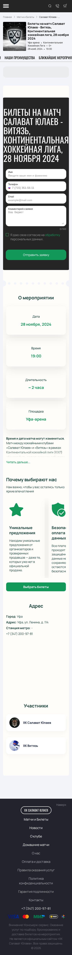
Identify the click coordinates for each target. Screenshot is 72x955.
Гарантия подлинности (36, 891)
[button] (9, 187)
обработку (52, 235)
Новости (36, 828)
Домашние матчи (36, 844)
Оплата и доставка (36, 861)
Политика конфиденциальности (36, 880)
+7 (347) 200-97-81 (19, 634)
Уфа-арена (34, 42)
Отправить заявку (36, 255)
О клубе (36, 836)
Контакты (36, 900)
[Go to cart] (65, 6)
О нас (36, 853)
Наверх (61, 805)
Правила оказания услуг (36, 870)
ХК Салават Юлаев (36, 810)
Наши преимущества (20, 57)
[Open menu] (6, 6)
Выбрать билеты (36, 587)
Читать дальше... (18, 462)
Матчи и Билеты (36, 819)
